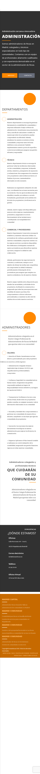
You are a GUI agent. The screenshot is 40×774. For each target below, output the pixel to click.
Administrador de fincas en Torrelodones (15, 642)
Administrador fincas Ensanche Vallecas (14, 605)
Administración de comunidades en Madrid (16, 607)
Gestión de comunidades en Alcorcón (14, 645)
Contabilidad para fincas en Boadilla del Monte (16, 616)
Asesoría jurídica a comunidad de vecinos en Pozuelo (19, 633)
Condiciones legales (30, 655)
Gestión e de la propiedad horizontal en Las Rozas (18, 630)
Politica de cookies (22, 653)
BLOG (13, 653)
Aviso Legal (7, 653)
